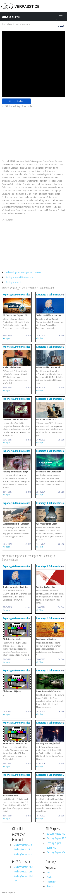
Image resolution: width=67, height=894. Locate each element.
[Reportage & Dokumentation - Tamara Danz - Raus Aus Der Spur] (17, 733)
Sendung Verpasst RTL (56, 833)
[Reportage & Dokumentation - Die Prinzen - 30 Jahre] (17, 681)
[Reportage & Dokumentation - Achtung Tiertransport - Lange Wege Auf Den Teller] (17, 461)
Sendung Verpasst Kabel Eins (23, 878)
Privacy (50, 886)
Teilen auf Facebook (16, 101)
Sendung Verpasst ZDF (22, 849)
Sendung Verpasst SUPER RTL (54, 845)
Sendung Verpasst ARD (23, 845)
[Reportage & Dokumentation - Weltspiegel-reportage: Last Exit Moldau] (50, 785)
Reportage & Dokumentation (16, 24)
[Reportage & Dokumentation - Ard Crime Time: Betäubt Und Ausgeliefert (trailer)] (17, 409)
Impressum (51, 881)
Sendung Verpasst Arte (23, 854)
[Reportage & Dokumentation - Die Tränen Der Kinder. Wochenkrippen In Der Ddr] (17, 629)
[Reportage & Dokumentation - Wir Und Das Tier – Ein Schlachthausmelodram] (50, 577)
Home (49, 872)
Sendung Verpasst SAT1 (23, 871)
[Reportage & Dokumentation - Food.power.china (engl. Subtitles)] (50, 629)
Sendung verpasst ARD (14, 282)
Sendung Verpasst (12, 16)
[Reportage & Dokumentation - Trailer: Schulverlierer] (17, 357)
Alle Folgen (6, 338)
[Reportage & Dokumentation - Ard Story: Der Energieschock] (50, 733)
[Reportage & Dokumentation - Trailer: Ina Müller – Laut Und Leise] (50, 305)
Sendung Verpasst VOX (56, 852)
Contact (50, 877)
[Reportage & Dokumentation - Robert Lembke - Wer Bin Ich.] (50, 357)
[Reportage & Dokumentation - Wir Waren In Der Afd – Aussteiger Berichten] (50, 409)
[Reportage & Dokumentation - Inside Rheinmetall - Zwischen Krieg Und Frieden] (50, 681)
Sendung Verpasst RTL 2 (56, 838)
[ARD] (61, 26)
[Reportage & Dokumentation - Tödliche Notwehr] (17, 785)
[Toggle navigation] (60, 17)
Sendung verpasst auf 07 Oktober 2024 (19, 277)
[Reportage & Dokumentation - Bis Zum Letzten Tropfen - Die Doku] (17, 305)
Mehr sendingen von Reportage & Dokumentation (23, 272)
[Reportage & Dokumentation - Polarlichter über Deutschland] (50, 461)
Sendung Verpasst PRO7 (23, 867)
